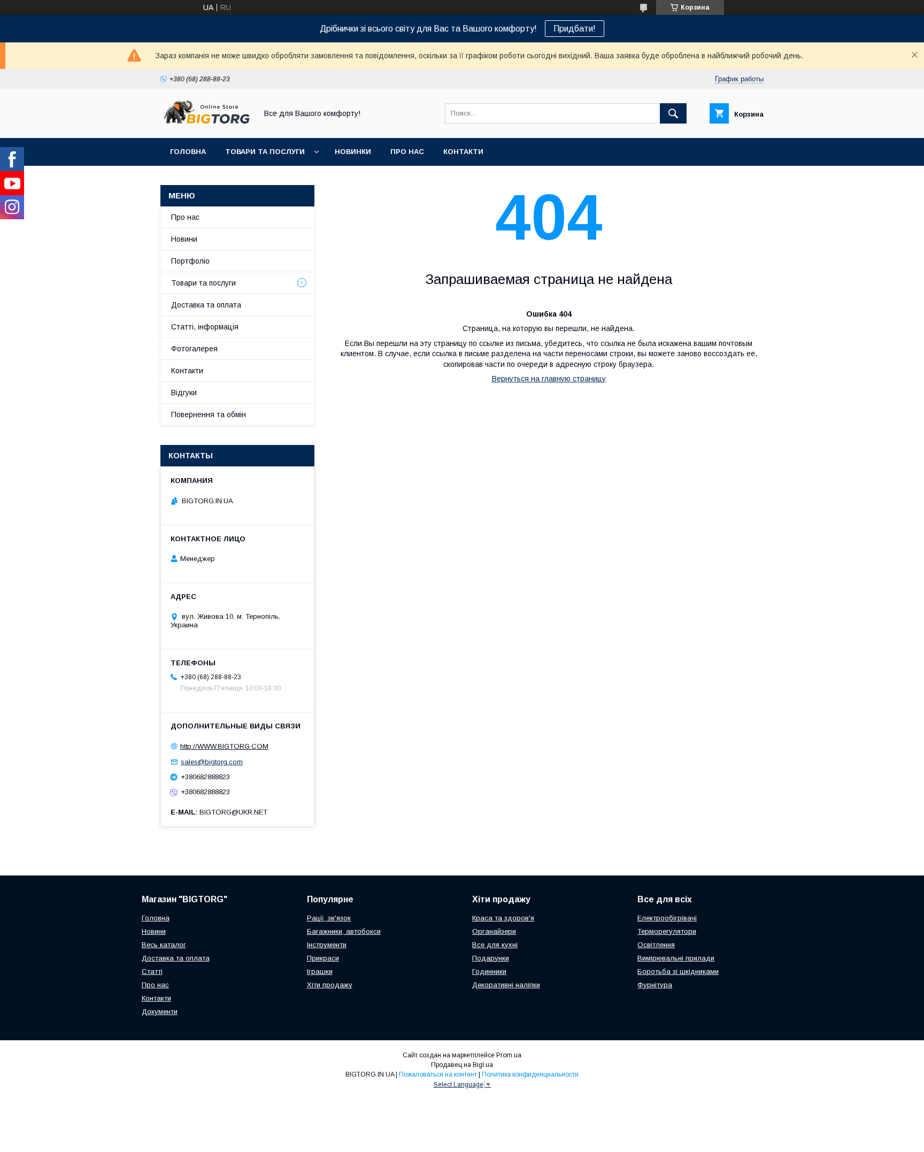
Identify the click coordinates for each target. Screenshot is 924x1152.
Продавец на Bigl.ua (462, 1065)
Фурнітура (654, 985)
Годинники (489, 971)
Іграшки (320, 971)
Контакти (463, 152)
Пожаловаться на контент (438, 1074)
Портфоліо (190, 261)
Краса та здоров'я (503, 918)
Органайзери (494, 931)
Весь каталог (164, 945)
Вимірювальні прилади (675, 958)
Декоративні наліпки (506, 985)
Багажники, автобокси (344, 931)
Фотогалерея (194, 348)
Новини (184, 239)
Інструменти (326, 945)
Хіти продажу (329, 985)
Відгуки (184, 392)
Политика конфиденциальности (530, 1074)
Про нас (407, 152)
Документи (160, 1012)
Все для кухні (495, 945)
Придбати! (574, 28)
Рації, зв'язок (329, 918)
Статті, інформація (204, 326)
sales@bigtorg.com (212, 762)
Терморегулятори (666, 931)
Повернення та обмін (208, 414)
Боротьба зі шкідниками (678, 971)
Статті (152, 971)
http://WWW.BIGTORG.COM (224, 746)
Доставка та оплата (206, 305)
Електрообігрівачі (667, 918)
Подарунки (490, 958)
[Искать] (673, 113)
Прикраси (323, 958)
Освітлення (656, 945)
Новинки (353, 152)
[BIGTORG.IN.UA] (205, 124)
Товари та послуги (265, 152)
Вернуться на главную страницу (549, 378)
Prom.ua (508, 1055)
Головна (188, 152)
